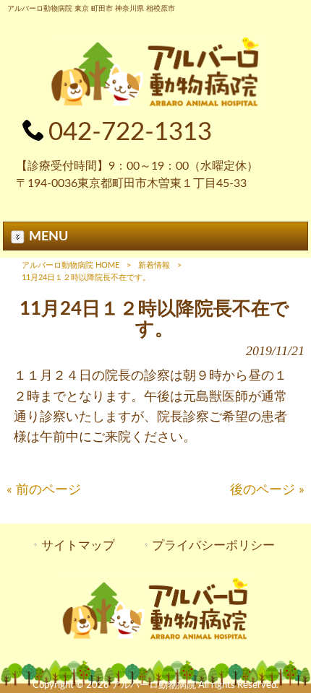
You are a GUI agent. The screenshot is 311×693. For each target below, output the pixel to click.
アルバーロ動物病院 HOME (70, 265)
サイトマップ (78, 546)
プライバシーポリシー (213, 546)
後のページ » (267, 490)
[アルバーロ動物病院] (155, 104)
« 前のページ (44, 490)
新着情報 (154, 265)
